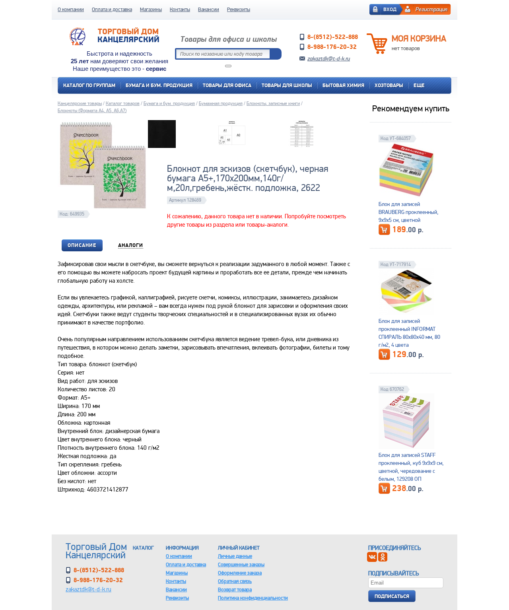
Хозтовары (389, 85)
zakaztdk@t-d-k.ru (328, 58)
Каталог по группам (89, 85)
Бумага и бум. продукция (159, 85)
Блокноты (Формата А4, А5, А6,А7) (92, 110)
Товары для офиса (227, 85)
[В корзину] (384, 229)
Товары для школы (287, 85)
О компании (71, 9)
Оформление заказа (240, 573)
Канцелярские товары (80, 103)
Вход (389, 9)
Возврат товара (235, 590)
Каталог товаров (123, 103)
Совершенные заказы (241, 564)
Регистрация (431, 9)
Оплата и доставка (112, 9)
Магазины (151, 9)
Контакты (180, 9)
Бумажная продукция (221, 103)
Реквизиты (238, 9)
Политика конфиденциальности (253, 598)
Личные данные (235, 556)
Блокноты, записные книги (273, 103)
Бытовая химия (343, 85)
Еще (419, 85)
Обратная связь (235, 581)
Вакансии (208, 9)
